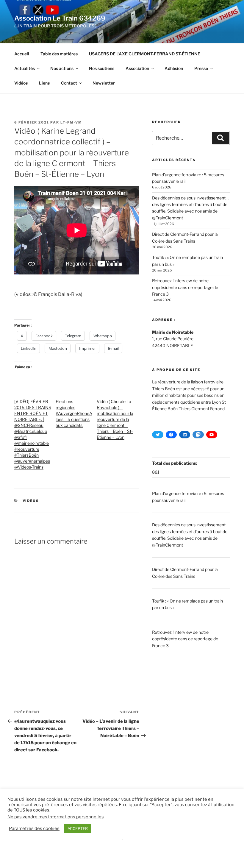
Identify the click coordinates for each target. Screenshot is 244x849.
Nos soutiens (101, 68)
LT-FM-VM (71, 122)
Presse (201, 68)
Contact (69, 82)
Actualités (24, 68)
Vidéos (21, 82)
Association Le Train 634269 (59, 18)
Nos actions (61, 68)
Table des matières (59, 53)
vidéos (23, 294)
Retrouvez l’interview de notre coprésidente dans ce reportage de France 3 (185, 287)
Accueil (21, 53)
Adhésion (174, 68)
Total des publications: (175, 463)
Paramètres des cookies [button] (34, 828)
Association (137, 68)
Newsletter (104, 82)
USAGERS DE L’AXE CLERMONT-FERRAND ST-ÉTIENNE (144, 53)
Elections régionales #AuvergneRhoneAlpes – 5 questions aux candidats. (74, 413)
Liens (44, 82)
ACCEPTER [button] (78, 828)
